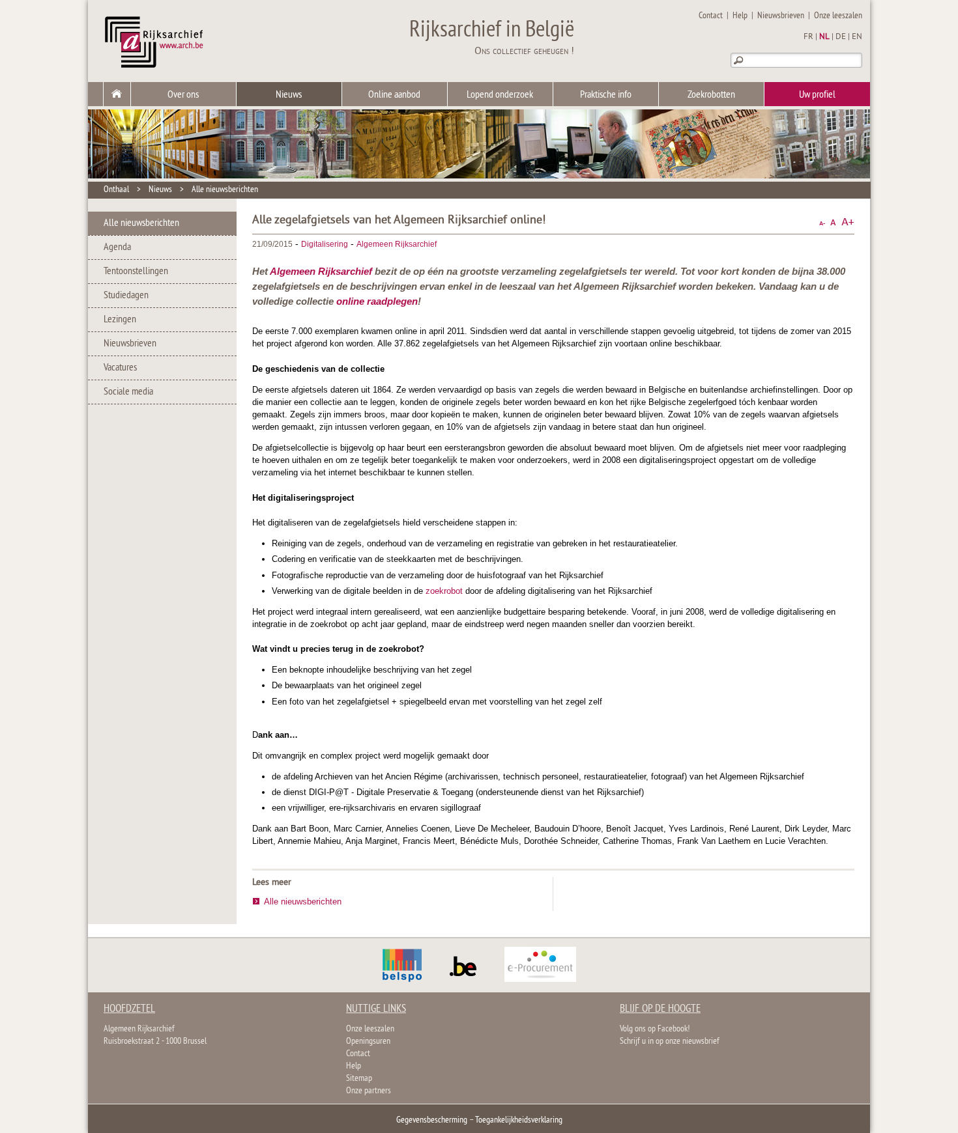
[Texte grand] (847, 222)
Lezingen (120, 319)
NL (824, 37)
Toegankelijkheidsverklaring (518, 1120)
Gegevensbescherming (431, 1120)
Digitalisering (324, 244)
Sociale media (128, 392)
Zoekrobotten (711, 95)
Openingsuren (368, 1041)
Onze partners (368, 1091)
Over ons (183, 95)
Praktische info (605, 95)
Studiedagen (126, 295)
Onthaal (116, 190)
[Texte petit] (822, 222)
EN (857, 37)
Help (740, 16)
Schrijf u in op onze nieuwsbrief (669, 1041)
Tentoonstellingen (136, 271)
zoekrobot (444, 591)
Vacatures (120, 367)
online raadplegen (377, 301)
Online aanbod (394, 95)
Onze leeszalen (838, 16)
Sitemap (359, 1078)
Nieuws (289, 95)
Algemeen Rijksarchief (396, 244)
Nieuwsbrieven (780, 16)
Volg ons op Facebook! (654, 1029)
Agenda (117, 247)
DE (840, 37)
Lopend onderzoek (500, 95)
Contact (711, 16)
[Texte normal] (833, 222)
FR (808, 37)
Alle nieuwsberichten (225, 190)
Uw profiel (817, 95)
